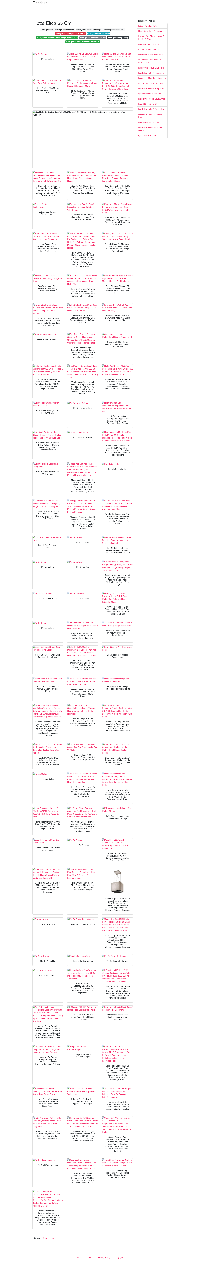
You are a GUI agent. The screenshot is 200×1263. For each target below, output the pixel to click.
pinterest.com (48, 1238)
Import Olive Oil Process (148, 122)
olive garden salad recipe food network (57, 29)
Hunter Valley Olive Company (150, 83)
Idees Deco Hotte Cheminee (150, 31)
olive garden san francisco (98, 33)
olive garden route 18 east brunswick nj (82, 41)
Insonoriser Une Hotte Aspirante (152, 78)
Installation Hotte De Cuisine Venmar (150, 129)
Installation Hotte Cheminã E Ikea (150, 115)
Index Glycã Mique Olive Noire (151, 67)
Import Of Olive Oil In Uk (148, 44)
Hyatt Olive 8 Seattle (147, 135)
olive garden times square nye (93, 37)
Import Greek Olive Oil (147, 104)
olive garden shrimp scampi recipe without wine (57, 37)
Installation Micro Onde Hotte (150, 54)
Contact (90, 1257)
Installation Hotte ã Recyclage (151, 73)
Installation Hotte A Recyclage (151, 88)
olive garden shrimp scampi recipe (70, 33)
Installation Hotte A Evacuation (151, 109)
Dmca (79, 1257)
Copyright (119, 1257)
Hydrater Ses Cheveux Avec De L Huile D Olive (151, 37)
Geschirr (39, 2)
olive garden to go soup (118, 37)
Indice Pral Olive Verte (147, 25)
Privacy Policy (104, 1257)
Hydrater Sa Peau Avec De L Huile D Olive (150, 61)
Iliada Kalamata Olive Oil (148, 49)
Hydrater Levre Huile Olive (149, 93)
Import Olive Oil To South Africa (151, 98)
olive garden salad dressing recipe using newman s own (100, 29)
